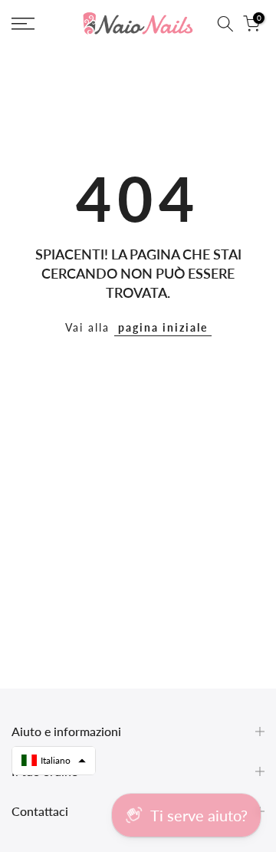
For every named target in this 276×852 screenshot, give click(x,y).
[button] (53, 760)
